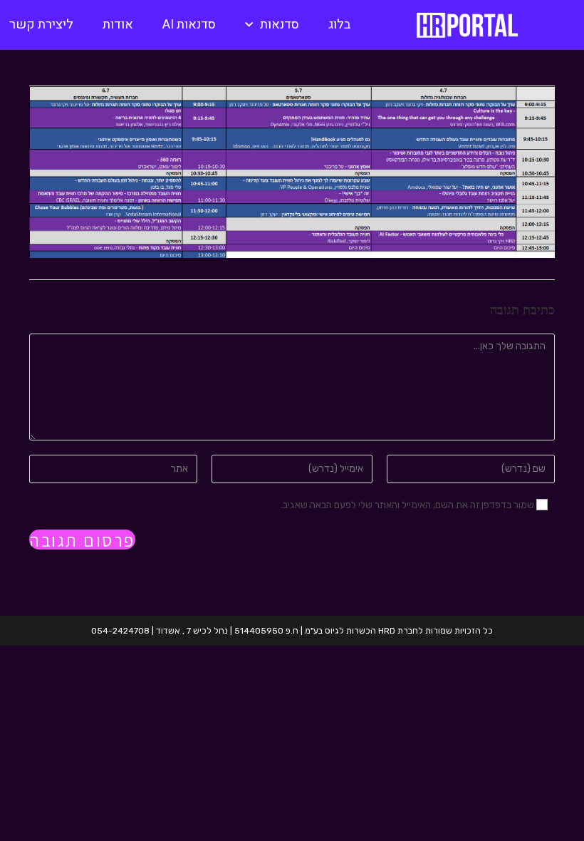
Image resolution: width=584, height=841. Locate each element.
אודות (118, 24)
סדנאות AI (189, 24)
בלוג (339, 24)
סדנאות (279, 24)
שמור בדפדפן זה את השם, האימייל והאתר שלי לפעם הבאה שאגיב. (407, 505)
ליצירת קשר (41, 24)
